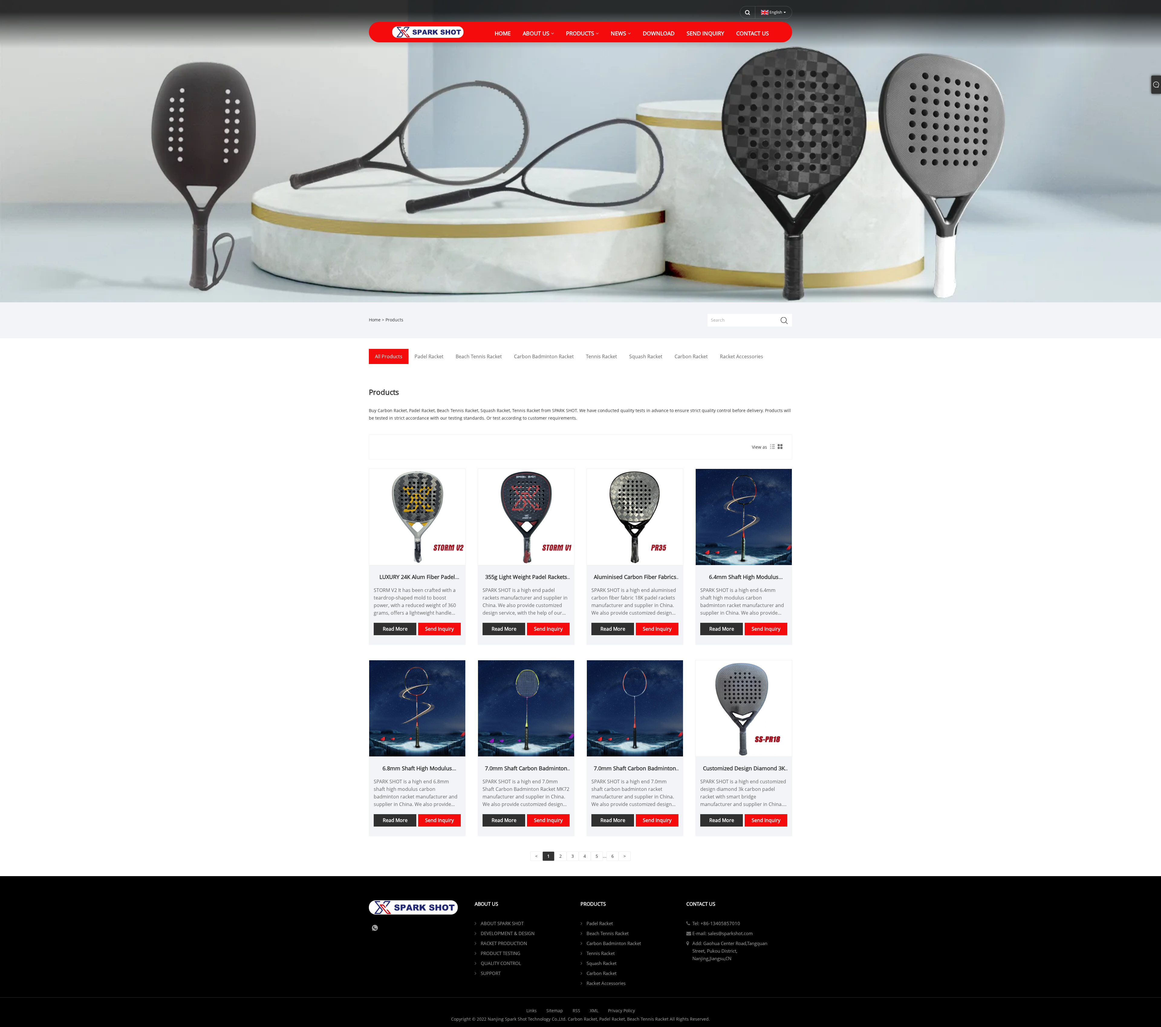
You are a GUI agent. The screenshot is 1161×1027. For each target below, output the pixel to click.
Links (531, 1010)
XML (594, 1010)
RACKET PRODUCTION (504, 943)
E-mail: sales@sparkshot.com (722, 933)
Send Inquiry (439, 629)
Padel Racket (600, 923)
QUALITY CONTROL (501, 963)
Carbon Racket (601, 973)
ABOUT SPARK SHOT (502, 923)
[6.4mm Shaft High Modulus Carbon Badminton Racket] (744, 516)
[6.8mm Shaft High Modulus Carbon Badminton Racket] (417, 708)
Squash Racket (601, 963)
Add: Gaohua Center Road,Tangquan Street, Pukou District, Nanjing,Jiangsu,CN (729, 950)
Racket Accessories (606, 983)
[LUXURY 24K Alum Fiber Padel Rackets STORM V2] (417, 516)
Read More (395, 629)
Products (394, 320)
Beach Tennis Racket (608, 933)
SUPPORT (491, 973)
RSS (576, 1010)
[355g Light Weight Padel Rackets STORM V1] (526, 516)
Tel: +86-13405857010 (716, 923)
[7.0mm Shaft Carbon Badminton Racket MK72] (526, 708)
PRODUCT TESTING (500, 953)
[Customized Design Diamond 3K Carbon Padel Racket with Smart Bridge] (744, 708)
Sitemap (554, 1010)
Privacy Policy (621, 1010)
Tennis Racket (601, 953)
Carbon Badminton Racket (614, 943)
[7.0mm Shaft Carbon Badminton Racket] (635, 708)
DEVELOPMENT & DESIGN (508, 933)
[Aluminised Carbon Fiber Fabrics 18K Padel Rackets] (635, 516)
